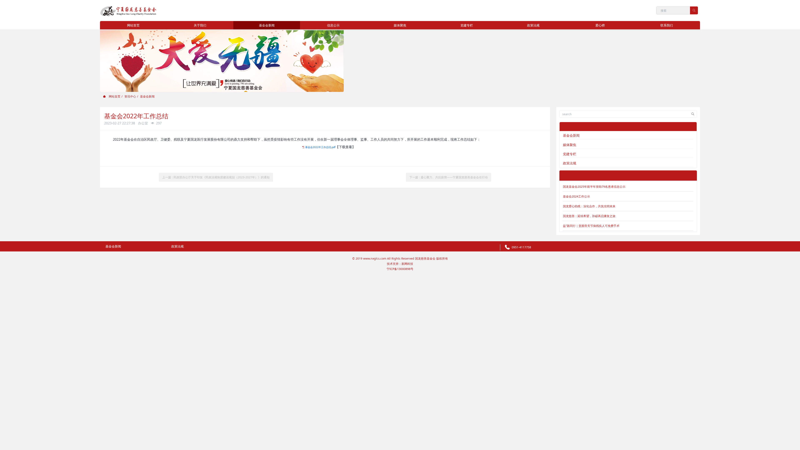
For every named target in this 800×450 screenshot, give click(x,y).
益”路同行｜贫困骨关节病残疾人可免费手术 (591, 226)
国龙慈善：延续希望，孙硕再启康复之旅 (589, 216)
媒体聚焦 (569, 144)
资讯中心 (130, 96)
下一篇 (448, 177)
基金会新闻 (147, 96)
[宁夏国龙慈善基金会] (128, 10)
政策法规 (569, 163)
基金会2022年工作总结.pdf (320, 147)
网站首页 (133, 25)
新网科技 (407, 264)
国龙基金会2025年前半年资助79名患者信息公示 (594, 187)
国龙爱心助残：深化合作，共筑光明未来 (589, 206)
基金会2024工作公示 (576, 196)
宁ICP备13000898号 (400, 269)
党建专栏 (569, 154)
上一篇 (216, 177)
